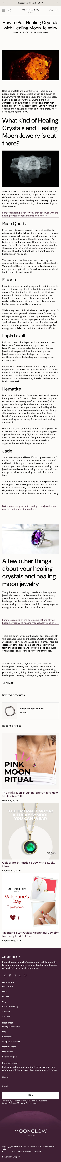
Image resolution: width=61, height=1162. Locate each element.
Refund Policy (49, 1146)
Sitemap (37, 1151)
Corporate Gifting (10, 1006)
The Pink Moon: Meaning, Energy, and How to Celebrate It (30, 794)
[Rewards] (7, 1148)
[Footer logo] (30, 1126)
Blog (4, 1001)
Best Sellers (7, 986)
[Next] (57, 3)
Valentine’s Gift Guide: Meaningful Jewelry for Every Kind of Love (30, 934)
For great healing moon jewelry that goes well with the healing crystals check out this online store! (30, 214)
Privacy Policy (8, 1103)
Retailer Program (9, 1056)
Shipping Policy (34, 1146)
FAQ (4, 1031)
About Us (6, 1016)
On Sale (5, 996)
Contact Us (7, 1036)
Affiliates (6, 1011)
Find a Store (7, 1051)
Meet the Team (9, 1046)
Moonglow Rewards (11, 1026)
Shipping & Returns (11, 1041)
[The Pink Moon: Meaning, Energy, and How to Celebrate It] (30, 761)
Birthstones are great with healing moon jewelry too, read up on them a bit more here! (29, 508)
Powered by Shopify (11, 1157)
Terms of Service (25, 1103)
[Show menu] (4, 10)
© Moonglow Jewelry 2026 (14, 1146)
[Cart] (57, 10)
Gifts (4, 991)
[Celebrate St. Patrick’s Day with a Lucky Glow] (30, 831)
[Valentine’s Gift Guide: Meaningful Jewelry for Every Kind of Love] (30, 901)
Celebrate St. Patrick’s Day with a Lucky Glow (28, 864)
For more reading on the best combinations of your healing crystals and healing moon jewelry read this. (29, 621)
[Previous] (3, 3)
